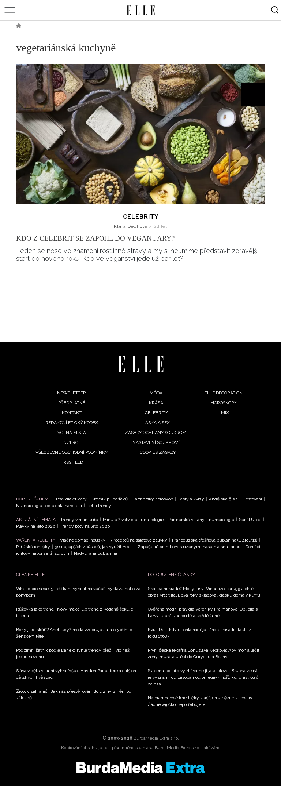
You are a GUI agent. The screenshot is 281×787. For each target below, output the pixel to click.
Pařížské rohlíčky (33, 546)
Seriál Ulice (250, 519)
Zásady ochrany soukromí (156, 432)
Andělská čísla (223, 499)
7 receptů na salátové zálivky (138, 540)
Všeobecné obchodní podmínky (71, 452)
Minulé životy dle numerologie (133, 519)
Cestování (252, 499)
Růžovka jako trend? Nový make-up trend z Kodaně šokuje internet (74, 612)
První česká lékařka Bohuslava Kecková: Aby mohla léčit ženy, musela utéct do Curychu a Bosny (203, 653)
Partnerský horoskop (152, 499)
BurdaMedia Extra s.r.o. (156, 738)
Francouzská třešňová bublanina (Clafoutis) (214, 540)
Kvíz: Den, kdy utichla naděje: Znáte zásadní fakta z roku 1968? (199, 633)
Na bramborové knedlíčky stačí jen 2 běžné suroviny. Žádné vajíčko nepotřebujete (200, 701)
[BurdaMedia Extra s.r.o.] (140, 767)
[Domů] (141, 364)
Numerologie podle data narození (49, 505)
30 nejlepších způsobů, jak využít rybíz (94, 546)
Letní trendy (99, 505)
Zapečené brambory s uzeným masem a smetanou (189, 546)
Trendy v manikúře (79, 519)
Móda (156, 393)
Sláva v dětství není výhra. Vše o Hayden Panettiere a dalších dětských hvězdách (76, 674)
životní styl (47, 26)
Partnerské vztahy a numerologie (201, 519)
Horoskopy (223, 402)
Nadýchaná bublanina (95, 553)
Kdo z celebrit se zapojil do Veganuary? (95, 238)
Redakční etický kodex (71, 422)
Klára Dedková (131, 226)
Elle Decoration (224, 393)
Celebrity (140, 216)
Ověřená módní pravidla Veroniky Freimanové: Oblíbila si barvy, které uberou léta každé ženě (203, 612)
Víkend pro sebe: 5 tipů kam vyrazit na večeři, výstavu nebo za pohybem (78, 592)
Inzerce (71, 442)
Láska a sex (156, 422)
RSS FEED (73, 462)
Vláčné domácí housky (82, 540)
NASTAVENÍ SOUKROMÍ (156, 442)
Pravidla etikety (71, 499)
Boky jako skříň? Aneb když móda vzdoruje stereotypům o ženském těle (74, 633)
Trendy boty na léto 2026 (85, 526)
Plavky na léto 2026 (35, 526)
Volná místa (71, 432)
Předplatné (71, 402)
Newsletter (71, 393)
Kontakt (72, 412)
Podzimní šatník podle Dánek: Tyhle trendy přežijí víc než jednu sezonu (73, 653)
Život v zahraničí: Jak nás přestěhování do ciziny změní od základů (73, 694)
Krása (156, 402)
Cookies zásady (158, 452)
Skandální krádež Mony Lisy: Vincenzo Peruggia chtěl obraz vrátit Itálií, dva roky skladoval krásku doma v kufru (204, 592)
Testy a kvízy (191, 499)
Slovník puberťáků (109, 499)
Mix (225, 412)
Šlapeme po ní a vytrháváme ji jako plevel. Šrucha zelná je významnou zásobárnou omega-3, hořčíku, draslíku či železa (204, 677)
